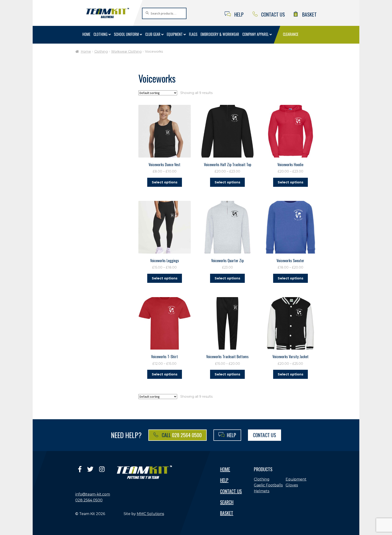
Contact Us (273, 14)
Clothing (100, 34)
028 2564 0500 (89, 500)
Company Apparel (255, 34)
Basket (306, 14)
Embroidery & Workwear (220, 34)
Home (86, 34)
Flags (193, 34)
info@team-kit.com (92, 494)
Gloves (292, 485)
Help (239, 14)
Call (181, 435)
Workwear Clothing (126, 51)
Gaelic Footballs (268, 485)
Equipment (175, 34)
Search (226, 502)
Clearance (290, 34)
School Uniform (126, 34)
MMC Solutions (150, 514)
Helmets (261, 491)
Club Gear (152, 34)
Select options (164, 182)
